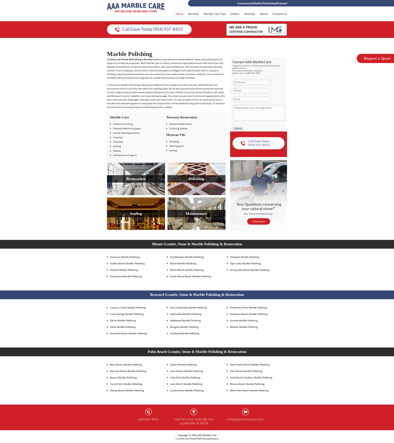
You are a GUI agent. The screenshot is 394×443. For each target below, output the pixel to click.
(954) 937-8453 (149, 419)
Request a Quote (377, 58)
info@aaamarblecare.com (245, 419)
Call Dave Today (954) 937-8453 (152, 29)
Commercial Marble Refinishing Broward (197, 438)
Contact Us (280, 14)
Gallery (235, 14)
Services (193, 14)
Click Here (258, 221)
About (264, 14)
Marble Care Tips (214, 14)
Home (179, 14)
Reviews (249, 14)
